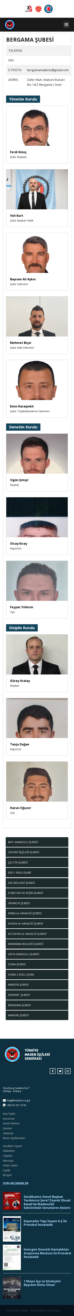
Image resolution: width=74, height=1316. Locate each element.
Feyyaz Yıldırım (21, 607)
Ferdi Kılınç (18, 152)
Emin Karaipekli (22, 406)
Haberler (8, 1133)
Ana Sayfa (9, 1113)
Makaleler (9, 1151)
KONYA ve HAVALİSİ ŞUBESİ (25, 923)
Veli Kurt (16, 216)
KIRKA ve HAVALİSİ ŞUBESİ (25, 913)
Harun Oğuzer (20, 808)
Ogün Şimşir (19, 480)
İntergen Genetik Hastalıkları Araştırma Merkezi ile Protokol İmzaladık (47, 1253)
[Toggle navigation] (66, 24)
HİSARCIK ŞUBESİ (19, 903)
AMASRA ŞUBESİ (18, 1015)
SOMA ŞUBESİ (17, 964)
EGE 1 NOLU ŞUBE (19, 872)
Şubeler (7, 1128)
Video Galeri (10, 1165)
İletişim (7, 1175)
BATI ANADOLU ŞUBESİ (23, 842)
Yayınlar (7, 1155)
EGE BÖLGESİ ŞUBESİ (21, 883)
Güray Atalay (20, 681)
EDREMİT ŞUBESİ (19, 995)
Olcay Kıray (18, 543)
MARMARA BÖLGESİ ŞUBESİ (25, 944)
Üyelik (6, 1170)
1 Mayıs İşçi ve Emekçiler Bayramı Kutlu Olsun (42, 1283)
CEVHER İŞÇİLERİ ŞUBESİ (23, 852)
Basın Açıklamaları (14, 1138)
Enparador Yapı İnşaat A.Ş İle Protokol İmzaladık (45, 1223)
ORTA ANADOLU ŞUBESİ (23, 954)
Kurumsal (8, 1118)
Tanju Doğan (19, 744)
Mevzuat (8, 1160)
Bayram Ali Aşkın (23, 279)
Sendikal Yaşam (12, 1146)
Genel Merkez (11, 1123)
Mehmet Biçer (20, 343)
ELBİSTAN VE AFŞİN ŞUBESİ (25, 893)
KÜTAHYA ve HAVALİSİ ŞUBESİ (27, 934)
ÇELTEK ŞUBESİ (18, 862)
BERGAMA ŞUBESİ (19, 1005)
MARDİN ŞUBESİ (18, 984)
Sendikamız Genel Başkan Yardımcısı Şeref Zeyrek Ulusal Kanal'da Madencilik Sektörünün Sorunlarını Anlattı (47, 1202)
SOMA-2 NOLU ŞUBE (21, 974)
